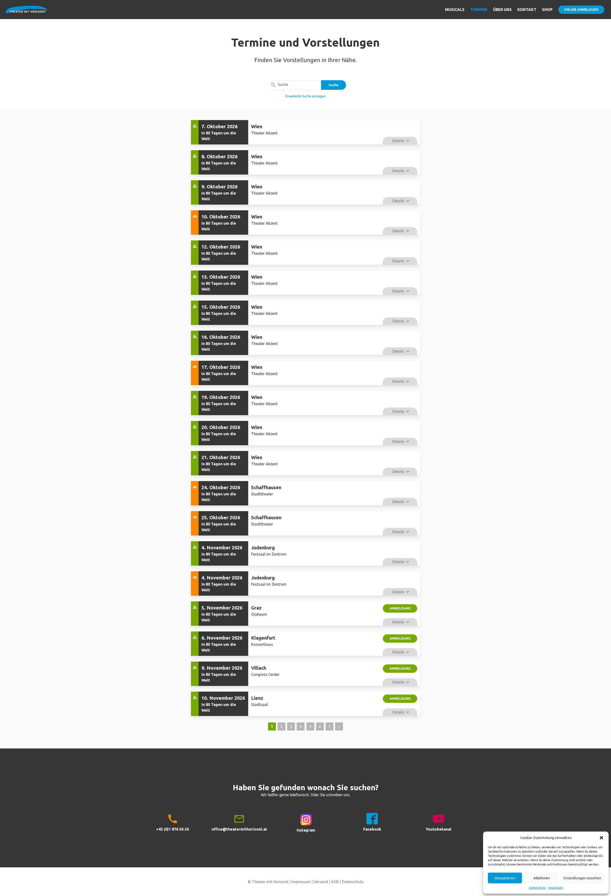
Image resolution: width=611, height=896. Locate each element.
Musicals (454, 9)
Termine (478, 9)
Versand (321, 882)
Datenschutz (537, 887)
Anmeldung (400, 608)
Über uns (502, 9)
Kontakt (526, 9)
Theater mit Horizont (26, 12)
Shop (547, 9)
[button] (601, 837)
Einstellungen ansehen (582, 878)
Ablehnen (541, 878)
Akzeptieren (505, 878)
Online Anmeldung (581, 9)
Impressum (555, 887)
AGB (335, 882)
